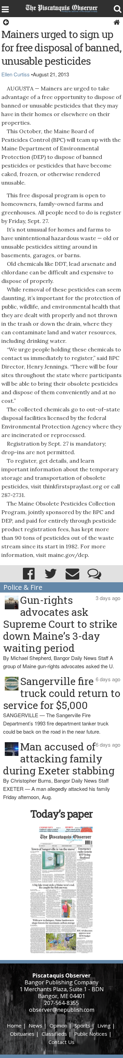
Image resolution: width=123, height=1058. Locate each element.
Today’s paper (61, 813)
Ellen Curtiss (15, 74)
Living (104, 1025)
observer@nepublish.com (61, 1009)
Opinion (58, 1025)
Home (14, 1025)
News (35, 1025)
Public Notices (90, 1033)
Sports (82, 1025)
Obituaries (22, 1033)
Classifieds (54, 1033)
